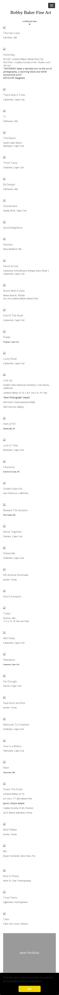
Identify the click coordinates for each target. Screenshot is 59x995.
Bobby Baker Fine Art (30, 12)
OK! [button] (30, 988)
